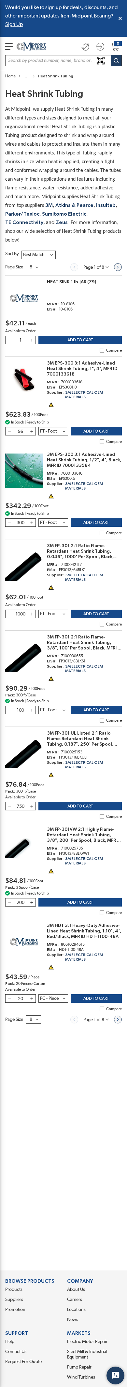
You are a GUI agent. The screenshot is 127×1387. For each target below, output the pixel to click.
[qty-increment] (31, 340)
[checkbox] (102, 350)
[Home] (31, 46)
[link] (74, 267)
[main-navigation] (9, 46)
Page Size (14, 267)
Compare (114, 350)
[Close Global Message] (120, 18)
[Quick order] (85, 46)
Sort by (12, 254)
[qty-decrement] (9, 340)
